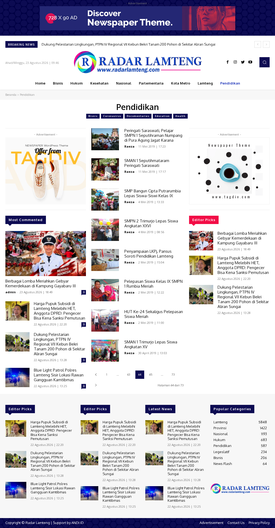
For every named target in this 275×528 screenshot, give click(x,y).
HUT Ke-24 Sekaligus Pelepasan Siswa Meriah (153, 314)
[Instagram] (235, 62)
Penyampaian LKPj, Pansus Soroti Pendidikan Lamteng (148, 254)
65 (151, 374)
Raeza (129, 146)
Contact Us (236, 522)
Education (162, 116)
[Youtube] (250, 62)
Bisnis (92, 116)
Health (180, 116)
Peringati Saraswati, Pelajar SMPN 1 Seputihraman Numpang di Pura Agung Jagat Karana (153, 135)
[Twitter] (243, 62)
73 (173, 374)
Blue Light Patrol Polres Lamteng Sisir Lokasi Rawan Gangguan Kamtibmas (59, 375)
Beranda (10, 95)
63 (128, 374)
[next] (266, 44)
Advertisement (211, 522)
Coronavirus (112, 116)
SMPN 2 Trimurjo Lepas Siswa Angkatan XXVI (151, 223)
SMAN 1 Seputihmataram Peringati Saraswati (146, 163)
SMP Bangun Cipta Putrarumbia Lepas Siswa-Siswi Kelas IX (152, 193)
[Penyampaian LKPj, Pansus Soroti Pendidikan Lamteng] (105, 260)
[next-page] (95, 385)
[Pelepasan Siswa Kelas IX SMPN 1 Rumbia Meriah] (105, 290)
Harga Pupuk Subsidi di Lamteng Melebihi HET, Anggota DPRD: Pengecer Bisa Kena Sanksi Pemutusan (59, 311)
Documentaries (138, 116)
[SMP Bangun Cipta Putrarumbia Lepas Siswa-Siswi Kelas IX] (105, 200)
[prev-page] (95, 375)
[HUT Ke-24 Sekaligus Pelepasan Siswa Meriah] (105, 320)
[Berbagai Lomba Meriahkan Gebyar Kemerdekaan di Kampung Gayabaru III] (45, 253)
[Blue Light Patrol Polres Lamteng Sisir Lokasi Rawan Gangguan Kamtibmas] (17, 377)
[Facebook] (227, 62)
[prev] (257, 44)
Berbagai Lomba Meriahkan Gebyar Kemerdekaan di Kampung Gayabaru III (40, 283)
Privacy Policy (259, 522)
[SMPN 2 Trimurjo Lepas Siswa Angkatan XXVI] (105, 230)
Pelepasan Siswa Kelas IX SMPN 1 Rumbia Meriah (153, 284)
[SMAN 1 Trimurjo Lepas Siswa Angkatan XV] (105, 351)
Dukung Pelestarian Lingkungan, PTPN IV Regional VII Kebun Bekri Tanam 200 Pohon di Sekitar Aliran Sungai (128, 44)
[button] (264, 62)
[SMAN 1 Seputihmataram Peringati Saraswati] (105, 169)
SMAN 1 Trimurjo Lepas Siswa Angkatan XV (150, 344)
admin (10, 292)
